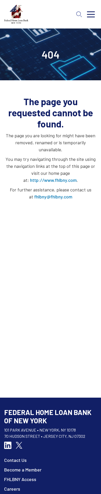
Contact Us (15, 460)
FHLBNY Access (20, 479)
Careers (12, 489)
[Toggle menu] (91, 14)
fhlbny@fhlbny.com (53, 196)
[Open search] (79, 14)
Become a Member (22, 469)
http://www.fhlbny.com (53, 180)
